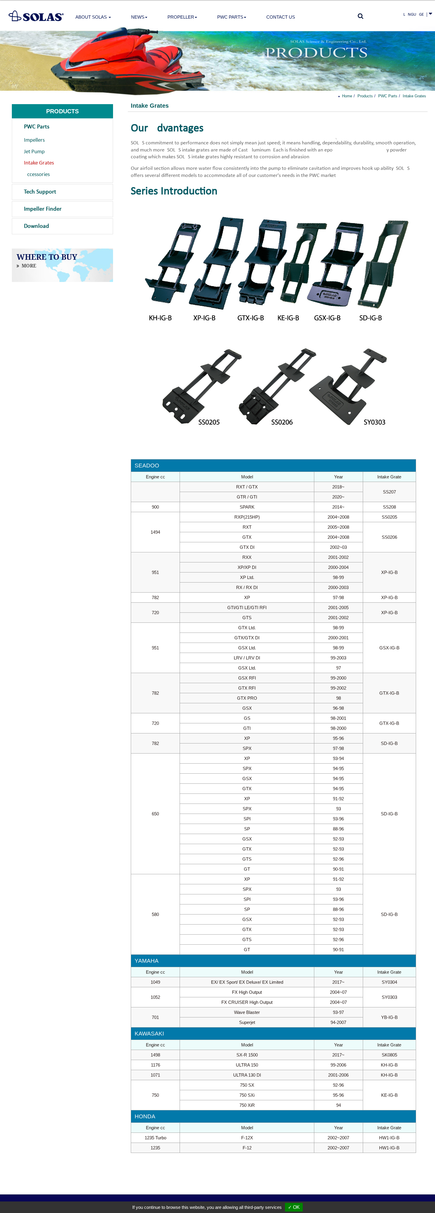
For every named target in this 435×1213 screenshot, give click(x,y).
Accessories (37, 175)
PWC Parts (36, 127)
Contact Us (280, 17)
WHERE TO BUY (47, 257)
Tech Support (40, 192)
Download (36, 226)
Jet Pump (34, 152)
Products (365, 96)
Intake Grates (39, 163)
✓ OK (294, 1207)
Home (347, 96)
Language (413, 14)
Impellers (34, 140)
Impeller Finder (43, 209)
